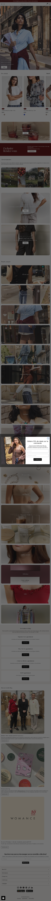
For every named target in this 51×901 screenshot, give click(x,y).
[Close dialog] (48, 438)
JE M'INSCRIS (37, 459)
